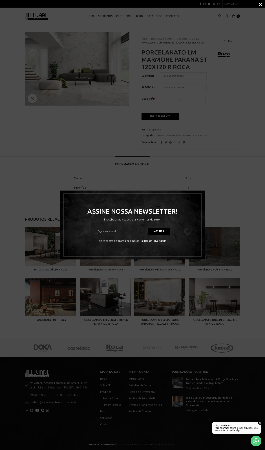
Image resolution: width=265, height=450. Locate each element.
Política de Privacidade (153, 241)
